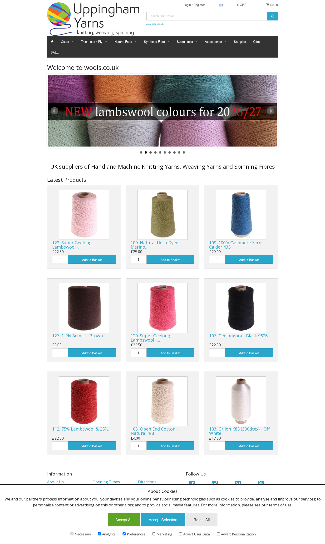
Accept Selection (163, 519)
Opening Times (106, 482)
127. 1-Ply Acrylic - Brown (77, 335)
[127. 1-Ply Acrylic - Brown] (84, 308)
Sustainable (185, 41)
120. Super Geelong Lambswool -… (150, 338)
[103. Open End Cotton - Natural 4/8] (162, 401)
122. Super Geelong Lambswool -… (72, 245)
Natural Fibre (123, 41)
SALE (55, 52)
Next (270, 111)
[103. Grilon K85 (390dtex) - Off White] (241, 401)
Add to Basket (92, 259)
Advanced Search (155, 23)
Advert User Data (196, 534)
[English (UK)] (221, 4)
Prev (54, 111)
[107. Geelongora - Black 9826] (241, 308)
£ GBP (241, 4)
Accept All (124, 519)
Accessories (213, 41)
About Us (55, 482)
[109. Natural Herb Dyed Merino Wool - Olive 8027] (162, 215)
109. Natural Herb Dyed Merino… (154, 245)
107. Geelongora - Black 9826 (238, 335)
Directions (147, 482)
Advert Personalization (238, 534)
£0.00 (273, 4)
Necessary (83, 534)
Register (199, 4)
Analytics (109, 534)
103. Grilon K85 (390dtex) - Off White (239, 431)
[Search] (272, 16)
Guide (65, 41)
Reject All (201, 519)
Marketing (164, 534)
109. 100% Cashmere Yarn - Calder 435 (236, 245)
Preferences (136, 534)
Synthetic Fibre (154, 41)
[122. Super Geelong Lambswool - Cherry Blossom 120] (84, 215)
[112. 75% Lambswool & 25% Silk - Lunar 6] (84, 401)
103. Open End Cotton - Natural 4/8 (154, 431)
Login (187, 4)
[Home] (52, 41)
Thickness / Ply (92, 41)
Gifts (256, 41)
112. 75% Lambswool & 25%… (82, 429)
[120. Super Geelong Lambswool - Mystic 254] (162, 308)
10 (184, 152)
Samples (240, 41)
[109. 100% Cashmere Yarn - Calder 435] (241, 215)
